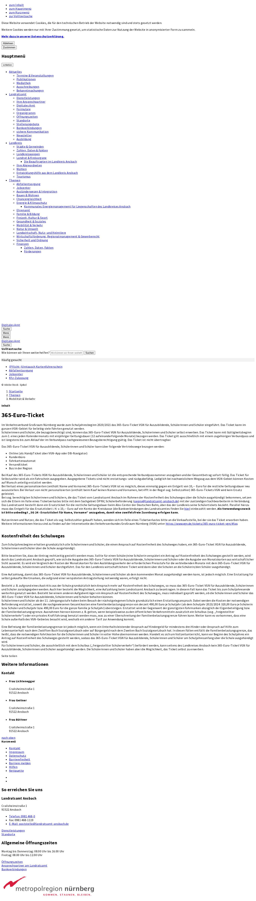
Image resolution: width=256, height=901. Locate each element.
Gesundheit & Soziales (31, 221)
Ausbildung (23, 139)
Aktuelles (15, 72)
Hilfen (13, 767)
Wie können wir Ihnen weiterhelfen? (25, 352)
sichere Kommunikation (32, 131)
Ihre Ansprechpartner (30, 101)
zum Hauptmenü (20, 8)
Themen (14, 180)
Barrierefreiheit (19, 759)
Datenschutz (17, 755)
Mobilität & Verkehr (29, 225)
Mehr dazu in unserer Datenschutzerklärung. (32, 36)
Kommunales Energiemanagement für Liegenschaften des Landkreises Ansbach (77, 206)
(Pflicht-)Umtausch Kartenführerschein (35, 366)
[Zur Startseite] (96, 321)
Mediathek (23, 83)
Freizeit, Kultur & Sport (32, 217)
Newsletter (24, 135)
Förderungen (32, 251)
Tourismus (23, 176)
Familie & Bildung (28, 214)
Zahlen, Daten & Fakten (32, 150)
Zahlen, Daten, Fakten (39, 247)
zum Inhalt (16, 5)
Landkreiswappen (28, 154)
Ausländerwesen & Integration (36, 191)
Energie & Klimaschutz (31, 203)
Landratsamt (18, 94)
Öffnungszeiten (27, 116)
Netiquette (16, 770)
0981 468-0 (22, 816)
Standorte (23, 120)
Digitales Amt (25, 105)
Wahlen (21, 169)
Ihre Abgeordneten (29, 165)
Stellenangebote (27, 124)
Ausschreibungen (27, 87)
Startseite (16, 391)
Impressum (16, 752)
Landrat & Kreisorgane (31, 158)
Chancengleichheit (29, 199)
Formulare (23, 109)
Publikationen (26, 79)
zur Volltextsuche (20, 16)
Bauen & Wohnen (27, 195)
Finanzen (22, 244)
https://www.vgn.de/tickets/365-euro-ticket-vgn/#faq (201, 523)
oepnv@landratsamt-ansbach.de (156, 501)
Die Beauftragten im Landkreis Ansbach (50, 161)
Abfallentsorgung (28, 184)
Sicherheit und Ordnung (32, 240)
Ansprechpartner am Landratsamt (24, 865)
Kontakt (14, 748)
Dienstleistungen (28, 98)
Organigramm (26, 113)
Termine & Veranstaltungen (35, 75)
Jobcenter (23, 188)
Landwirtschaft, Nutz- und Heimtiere (41, 232)
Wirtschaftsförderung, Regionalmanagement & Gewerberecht (58, 236)
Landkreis (15, 143)
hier (186, 508)
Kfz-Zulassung (18, 378)
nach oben (8, 738)
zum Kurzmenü (19, 12)
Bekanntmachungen (30, 90)
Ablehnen (8, 43)
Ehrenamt (23, 210)
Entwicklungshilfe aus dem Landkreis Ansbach (47, 173)
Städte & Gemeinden (30, 146)
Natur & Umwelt (27, 229)
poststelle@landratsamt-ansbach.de (39, 824)
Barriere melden (20, 763)
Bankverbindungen (29, 128)
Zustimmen (9, 47)
